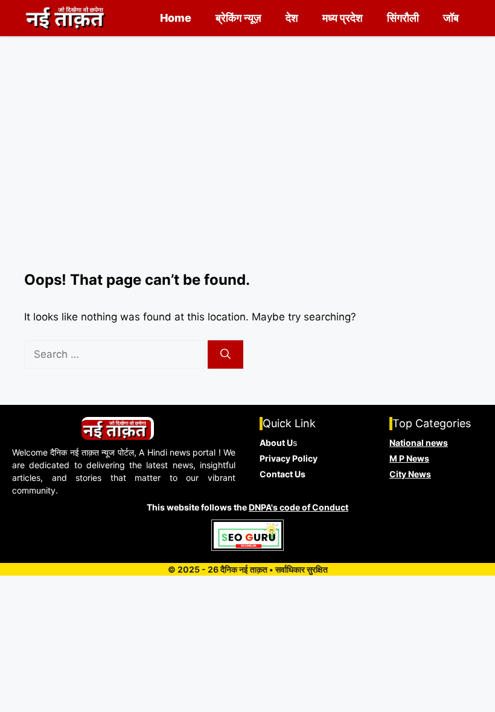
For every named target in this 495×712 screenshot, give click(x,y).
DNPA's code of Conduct (298, 507)
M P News (409, 458)
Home (175, 17)
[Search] (225, 354)
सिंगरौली (403, 17)
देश (292, 17)
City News (410, 474)
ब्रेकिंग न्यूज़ (238, 17)
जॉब (451, 17)
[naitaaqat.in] (66, 18)
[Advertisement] (247, 181)
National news (418, 442)
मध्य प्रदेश (342, 17)
